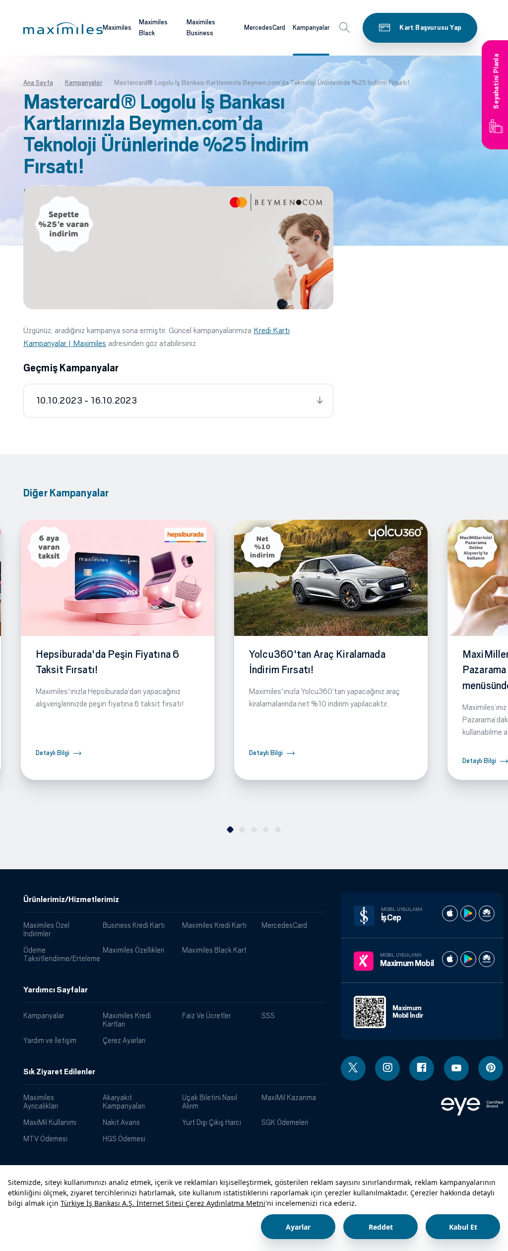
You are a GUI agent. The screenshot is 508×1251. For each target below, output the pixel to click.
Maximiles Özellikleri (133, 950)
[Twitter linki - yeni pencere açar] (353, 1068)
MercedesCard (264, 27)
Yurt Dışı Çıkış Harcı (211, 1122)
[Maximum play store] (468, 959)
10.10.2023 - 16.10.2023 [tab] (86, 401)
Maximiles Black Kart (214, 950)
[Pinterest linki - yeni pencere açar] (490, 1068)
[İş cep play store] (468, 913)
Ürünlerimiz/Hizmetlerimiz (71, 899)
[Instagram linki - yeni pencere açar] (387, 1068)
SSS (268, 1015)
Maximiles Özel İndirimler (46, 929)
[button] (63, 28)
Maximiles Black (153, 27)
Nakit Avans (121, 1122)
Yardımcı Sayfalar (55, 989)
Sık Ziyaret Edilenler (59, 1071)
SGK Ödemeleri (284, 1122)
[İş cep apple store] (450, 913)
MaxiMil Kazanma (288, 1097)
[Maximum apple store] (450, 959)
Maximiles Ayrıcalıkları (40, 1101)
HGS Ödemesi (124, 1138)
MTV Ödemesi (45, 1138)
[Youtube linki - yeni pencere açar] (456, 1068)
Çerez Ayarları (124, 1040)
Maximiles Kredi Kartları (127, 1019)
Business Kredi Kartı (134, 925)
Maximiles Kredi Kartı (214, 925)
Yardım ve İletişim (49, 1040)
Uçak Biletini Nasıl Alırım (209, 1101)
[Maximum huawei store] (487, 959)
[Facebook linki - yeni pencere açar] (421, 1068)
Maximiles (117, 27)
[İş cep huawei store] (487, 913)
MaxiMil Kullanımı (49, 1122)
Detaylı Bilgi (52, 753)
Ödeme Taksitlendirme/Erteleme (59, 954)
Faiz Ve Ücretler (206, 1015)
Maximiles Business (201, 27)
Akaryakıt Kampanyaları (124, 1101)
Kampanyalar (311, 27)
